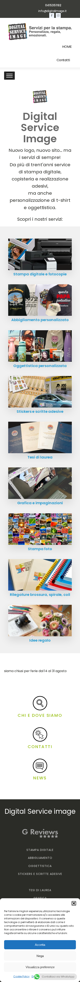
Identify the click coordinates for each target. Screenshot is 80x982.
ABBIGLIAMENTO (40, 857)
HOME (67, 46)
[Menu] (9, 76)
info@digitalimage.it (52, 11)
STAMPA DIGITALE (40, 850)
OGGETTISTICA (40, 866)
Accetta (40, 944)
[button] (74, 903)
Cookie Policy (21, 976)
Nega (40, 956)
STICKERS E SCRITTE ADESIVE (40, 874)
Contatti (63, 60)
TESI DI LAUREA (40, 890)
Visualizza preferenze (40, 967)
